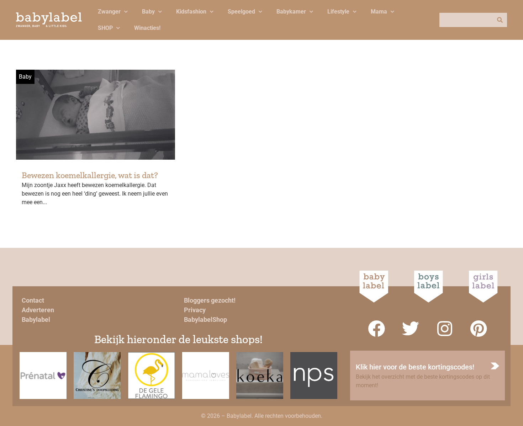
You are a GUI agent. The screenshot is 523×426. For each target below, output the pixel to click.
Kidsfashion (191, 11)
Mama (379, 11)
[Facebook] (376, 328)
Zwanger (109, 11)
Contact (33, 300)
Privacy (195, 310)
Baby (148, 11)
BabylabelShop (205, 319)
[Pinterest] (478, 328)
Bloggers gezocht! (210, 300)
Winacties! (147, 28)
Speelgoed (241, 11)
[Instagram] (444, 328)
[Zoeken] (500, 20)
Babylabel (36, 319)
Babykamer (291, 11)
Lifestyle (338, 11)
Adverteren (38, 310)
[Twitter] (410, 328)
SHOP (105, 28)
